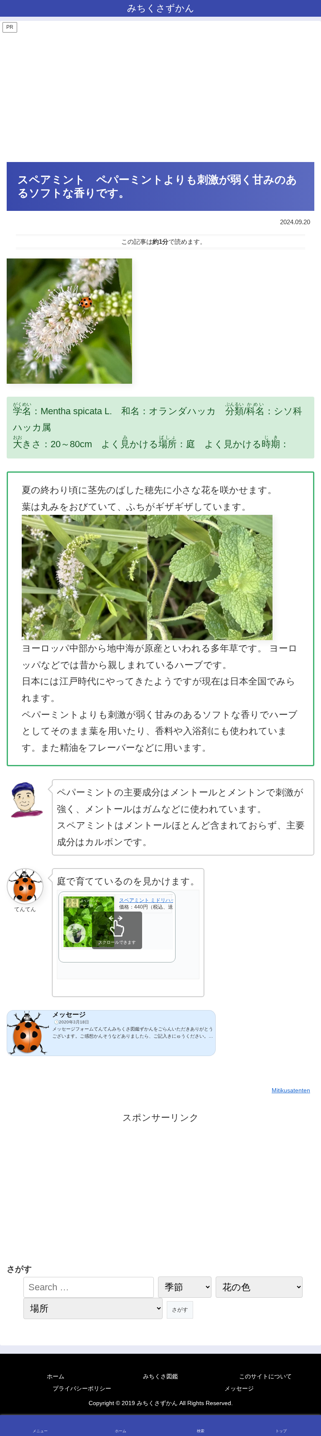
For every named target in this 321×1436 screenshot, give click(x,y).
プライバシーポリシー (82, 1388)
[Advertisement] (160, 96)
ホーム (55, 1376)
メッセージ (239, 1388)
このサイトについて (265, 1376)
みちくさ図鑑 (160, 1376)
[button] (297, 1269)
